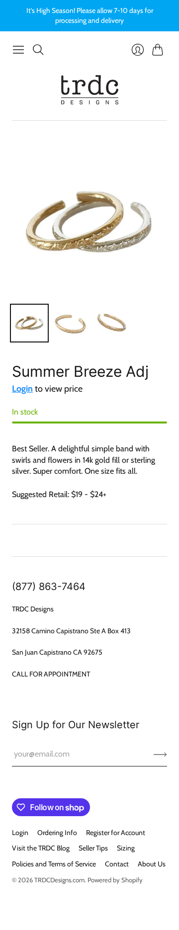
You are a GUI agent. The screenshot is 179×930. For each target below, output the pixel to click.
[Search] (38, 49)
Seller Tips (93, 848)
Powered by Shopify (115, 880)
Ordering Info (57, 832)
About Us (152, 863)
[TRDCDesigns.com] (89, 89)
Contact (117, 863)
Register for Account (115, 832)
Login (22, 388)
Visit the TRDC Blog (41, 848)
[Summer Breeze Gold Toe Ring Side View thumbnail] (110, 323)
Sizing (126, 848)
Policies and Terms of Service (54, 863)
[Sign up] (160, 754)
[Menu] (18, 49)
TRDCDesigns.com (59, 880)
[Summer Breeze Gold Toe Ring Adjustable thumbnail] (70, 323)
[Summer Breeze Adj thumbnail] (29, 323)
